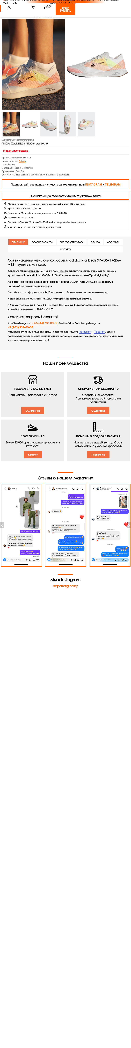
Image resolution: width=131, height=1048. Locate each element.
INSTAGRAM (93, 184)
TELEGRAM (112, 184)
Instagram (85, 331)
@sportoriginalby (65, 586)
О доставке (98, 410)
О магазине (33, 410)
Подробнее (98, 454)
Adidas (22, 161)
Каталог (33, 454)
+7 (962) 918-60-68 (20, 327)
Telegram (99, 331)
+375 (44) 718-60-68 (44, 323)
